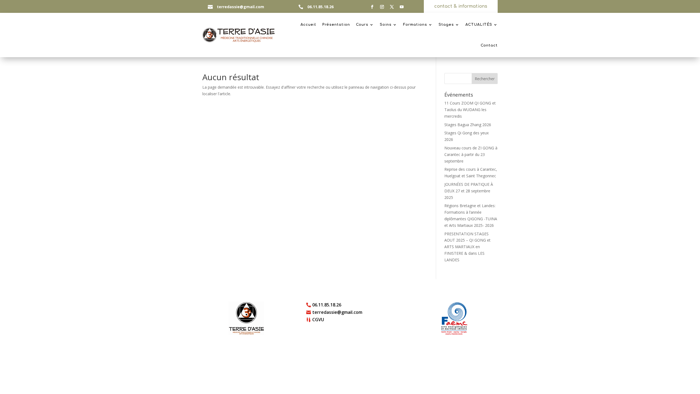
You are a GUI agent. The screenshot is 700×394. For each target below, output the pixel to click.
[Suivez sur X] (392, 7)
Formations (415, 25)
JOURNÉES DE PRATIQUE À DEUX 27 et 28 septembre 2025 (468, 191)
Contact (489, 45)
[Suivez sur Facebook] (372, 7)
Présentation (336, 25)
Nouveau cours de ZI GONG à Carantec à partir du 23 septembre (470, 154)
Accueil (308, 25)
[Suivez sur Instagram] (382, 7)
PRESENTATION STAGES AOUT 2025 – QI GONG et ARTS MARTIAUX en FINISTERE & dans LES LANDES (467, 246)
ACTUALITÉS (478, 25)
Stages (446, 25)
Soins (386, 25)
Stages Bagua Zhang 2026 (467, 124)
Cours (362, 25)
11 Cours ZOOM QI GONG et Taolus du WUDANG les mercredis (470, 109)
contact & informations (460, 6)
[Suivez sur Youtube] (402, 7)
